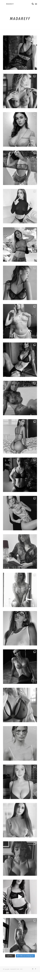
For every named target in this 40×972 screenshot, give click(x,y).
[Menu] (36, 4)
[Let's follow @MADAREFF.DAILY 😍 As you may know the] (20, 782)
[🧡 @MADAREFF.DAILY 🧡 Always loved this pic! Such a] (20, 666)
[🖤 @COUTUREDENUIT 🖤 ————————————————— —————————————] (20, 513)
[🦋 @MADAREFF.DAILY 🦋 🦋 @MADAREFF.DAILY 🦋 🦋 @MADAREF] (20, 359)
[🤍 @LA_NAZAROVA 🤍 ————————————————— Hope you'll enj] (20, 91)
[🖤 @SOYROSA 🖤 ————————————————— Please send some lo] (20, 436)
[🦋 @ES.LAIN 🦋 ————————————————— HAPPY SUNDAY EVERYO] (20, 52)
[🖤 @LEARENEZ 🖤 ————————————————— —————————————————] (20, 628)
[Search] (32, 4)
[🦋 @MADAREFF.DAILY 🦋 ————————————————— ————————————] (20, 283)
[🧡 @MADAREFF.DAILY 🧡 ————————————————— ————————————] (20, 475)
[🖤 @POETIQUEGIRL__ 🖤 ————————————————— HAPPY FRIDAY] (20, 168)
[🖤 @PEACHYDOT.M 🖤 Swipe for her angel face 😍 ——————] (20, 705)
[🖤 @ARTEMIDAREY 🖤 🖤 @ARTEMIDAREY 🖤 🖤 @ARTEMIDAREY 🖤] (20, 244)
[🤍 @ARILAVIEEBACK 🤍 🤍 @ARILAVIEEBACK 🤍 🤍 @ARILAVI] (20, 206)
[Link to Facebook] (35, 968)
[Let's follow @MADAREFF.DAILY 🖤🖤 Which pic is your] (20, 820)
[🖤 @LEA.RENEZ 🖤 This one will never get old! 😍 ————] (20, 551)
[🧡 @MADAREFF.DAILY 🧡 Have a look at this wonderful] (20, 398)
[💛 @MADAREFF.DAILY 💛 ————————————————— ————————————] (20, 743)
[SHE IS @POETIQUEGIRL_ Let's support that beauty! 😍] (20, 897)
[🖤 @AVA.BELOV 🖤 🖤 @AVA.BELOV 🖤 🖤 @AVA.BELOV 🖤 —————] (20, 321)
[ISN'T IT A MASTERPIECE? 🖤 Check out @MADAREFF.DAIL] (20, 858)
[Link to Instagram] (32, 968)
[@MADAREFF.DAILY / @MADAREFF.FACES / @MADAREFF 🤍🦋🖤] (20, 129)
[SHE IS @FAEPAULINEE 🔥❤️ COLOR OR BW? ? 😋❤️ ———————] (20, 935)
